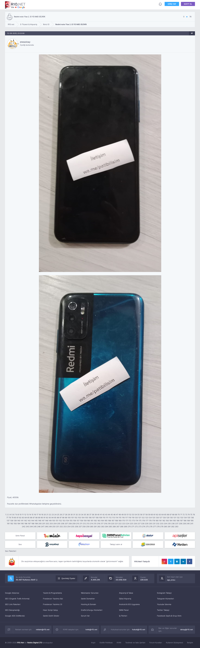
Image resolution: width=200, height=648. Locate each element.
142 (25, 520)
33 (79, 514)
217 (102, 523)
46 (114, 514)
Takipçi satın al (116, 544)
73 (186, 514)
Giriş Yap (172, 4)
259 (87, 526)
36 (88, 514)
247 (42, 526)
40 (98, 514)
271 (132, 526)
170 (123, 520)
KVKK (119, 642)
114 (116, 517)
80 (15, 517)
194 (18, 523)
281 (169, 526)
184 (170, 520)
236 (173, 523)
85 (28, 517)
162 (95, 520)
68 (173, 514)
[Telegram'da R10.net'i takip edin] (177, 561)
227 (139, 523)
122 (143, 517)
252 (61, 526)
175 (140, 520)
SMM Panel (124, 610)
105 (86, 517)
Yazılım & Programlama (52, 593)
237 (176, 523)
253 (65, 526)
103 (79, 517)
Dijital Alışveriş (125, 599)
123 (146, 517)
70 (179, 514)
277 (154, 526)
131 (174, 517)
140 (18, 520)
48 (120, 514)
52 (130, 514)
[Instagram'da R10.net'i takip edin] (164, 561)
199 (36, 523)
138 (11, 520)
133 (181, 517)
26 (61, 514)
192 (11, 523)
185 (174, 520)
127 (160, 517)
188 (184, 520)
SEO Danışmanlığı (12, 610)
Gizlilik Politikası (106, 642)
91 (44, 517)
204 (55, 523)
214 (91, 523)
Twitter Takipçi (163, 610)
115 (120, 517)
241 (191, 523)
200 (40, 523)
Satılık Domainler (88, 599)
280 (165, 526)
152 (60, 520)
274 (143, 526)
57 (144, 514)
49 (122, 514)
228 (142, 523)
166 (109, 520)
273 (139, 526)
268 (121, 526)
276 (150, 526)
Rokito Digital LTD (34, 642)
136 (192, 517)
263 (102, 526)
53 (133, 514)
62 (157, 514)
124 (150, 517)
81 (18, 517)
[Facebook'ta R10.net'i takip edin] (189, 561)
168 (116, 520)
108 (97, 517)
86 (31, 517)
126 (157, 517)
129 (167, 517)
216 (98, 523)
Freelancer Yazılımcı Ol (52, 604)
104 (82, 517)
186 (177, 520)
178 (150, 520)
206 (62, 523)
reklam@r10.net (43, 629)
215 (94, 523)
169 (120, 520)
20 (45, 514)
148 (46, 520)
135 (188, 517)
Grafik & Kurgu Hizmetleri (91, 610)
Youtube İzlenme (164, 604)
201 (43, 523)
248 (46, 526)
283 (176, 526)
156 (74, 520)
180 (157, 520)
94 (52, 517)
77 (7, 517)
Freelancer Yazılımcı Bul (53, 599)
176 (143, 520)
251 (57, 526)
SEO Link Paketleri (12, 604)
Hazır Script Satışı (50, 610)
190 (191, 520)
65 (165, 514)
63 (160, 514)
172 (130, 520)
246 (38, 526)
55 (138, 514)
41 (101, 514)
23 (53, 514)
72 (184, 514)
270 (129, 526)
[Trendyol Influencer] (52, 535)
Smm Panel (20, 536)
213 (87, 523)
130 (171, 517)
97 (61, 517)
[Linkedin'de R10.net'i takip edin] (183, 561)
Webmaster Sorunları (90, 593)
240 (188, 523)
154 (67, 520)
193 (15, 523)
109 (100, 517)
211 (81, 523)
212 (84, 523)
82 (20, 517)
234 (165, 523)
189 (188, 520)
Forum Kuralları (155, 642)
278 (158, 526)
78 (10, 517)
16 (35, 514)
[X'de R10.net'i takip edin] (170, 561)
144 (32, 520)
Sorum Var (85, 616)
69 (176, 514)
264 (106, 526)
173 (133, 520)
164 (102, 520)
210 (77, 523)
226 (135, 523)
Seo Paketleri (10, 551)
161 (92, 520)
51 (128, 514)
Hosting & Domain (88, 604)
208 (70, 523)
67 (171, 514)
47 (117, 514)
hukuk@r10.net (138, 629)
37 (90, 514)
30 (71, 514)
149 (50, 520)
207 (66, 523)
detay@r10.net (186, 629)
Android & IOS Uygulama (129, 604)
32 (77, 514)
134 (185, 517)
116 (123, 517)
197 (29, 523)
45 (112, 514)
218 (105, 523)
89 (39, 517)
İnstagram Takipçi (164, 593)
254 (68, 526)
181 (160, 520)
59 (149, 514)
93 (50, 517)
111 (107, 517)
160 (88, 520)
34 (82, 514)
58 (146, 514)
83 (23, 517)
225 (131, 523)
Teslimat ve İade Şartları (135, 642)
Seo (20, 544)
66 (168, 514)
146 (39, 520)
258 (84, 526)
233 (161, 523)
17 (37, 514)
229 (146, 523)
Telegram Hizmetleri (165, 599)
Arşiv (93, 642)
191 (8, 523)
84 (26, 517)
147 (43, 520)
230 (150, 523)
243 (27, 526)
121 (139, 517)
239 (184, 523)
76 (194, 514)
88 (36, 517)
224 (127, 523)
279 (161, 526)
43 (106, 514)
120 (136, 517)
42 (103, 514)
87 (34, 517)
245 (35, 526)
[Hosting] (148, 535)
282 (172, 526)
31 (74, 514)
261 (95, 526)
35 (85, 514)
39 (96, 514)
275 (147, 526)
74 (189, 514)
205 (58, 523)
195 (22, 523)
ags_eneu (171, 580)
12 (25, 514)
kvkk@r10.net (91, 629)
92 (47, 517)
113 (113, 517)
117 (126, 517)
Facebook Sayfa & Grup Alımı (169, 616)
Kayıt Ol (188, 4)
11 (23, 514)
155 (71, 520)
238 (180, 523)
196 (25, 523)
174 (136, 520)
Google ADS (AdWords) (15, 616)
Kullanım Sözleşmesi (174, 642)
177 (146, 520)
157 (78, 520)
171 (126, 520)
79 (12, 517)
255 (72, 526)
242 (23, 526)
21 (47, 514)
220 (112, 523)
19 (42, 514)
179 (153, 520)
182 (163, 520)
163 (98, 520)
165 (105, 520)
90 (42, 517)
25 (58, 514)
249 (50, 526)
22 (50, 514)
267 (117, 526)
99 (66, 517)
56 (141, 514)
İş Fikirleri (123, 616)
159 (85, 520)
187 (181, 520)
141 (22, 520)
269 (125, 526)
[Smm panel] (116, 535)
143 (28, 520)
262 (99, 526)
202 (47, 523)
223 (123, 523)
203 (51, 523)
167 (113, 520)
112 (110, 517)
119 (133, 517)
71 (181, 514)
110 (104, 517)
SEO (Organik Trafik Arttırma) (17, 599)
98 (63, 517)
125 (153, 517)
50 (125, 514)
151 (57, 520)
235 (169, 523)
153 (63, 520)
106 (90, 517)
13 (28, 514)
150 (53, 520)
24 (55, 514)
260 (91, 526)
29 (69, 514)
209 (74, 523)
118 (129, 517)
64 (162, 514)
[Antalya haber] (148, 544)
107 (93, 517)
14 (30, 514)
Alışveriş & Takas (126, 593)
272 (136, 526)
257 (80, 526)
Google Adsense (12, 593)
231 (154, 523)
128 (164, 517)
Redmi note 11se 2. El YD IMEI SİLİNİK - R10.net (15, 5)
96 (58, 517)
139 (15, 520)
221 (116, 523)
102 (75, 517)
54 (136, 514)
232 (157, 523)
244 (31, 526)
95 (55, 517)
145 (36, 520)
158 (81, 520)
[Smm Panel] (84, 535)
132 (178, 517)
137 (8, 520)
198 (32, 523)
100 (69, 517)
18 (40, 514)
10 (20, 514)
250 (54, 526)
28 (66, 514)
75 (191, 514)
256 (76, 526)
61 (155, 514)
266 (114, 526)
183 (167, 520)
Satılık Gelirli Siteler (51, 616)
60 (152, 514)
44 (109, 514)
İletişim (190, 642)
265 (110, 526)
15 (32, 514)
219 (108, 523)
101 (72, 517)
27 (63, 514)
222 (120, 523)
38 (93, 514)
